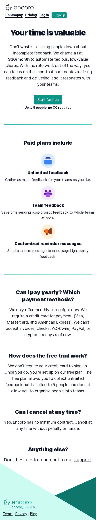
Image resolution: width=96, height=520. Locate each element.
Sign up (59, 15)
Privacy (21, 514)
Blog (33, 514)
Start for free (48, 99)
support (82, 459)
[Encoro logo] (20, 7)
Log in (44, 15)
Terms (8, 514)
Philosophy (14, 15)
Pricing (31, 15)
